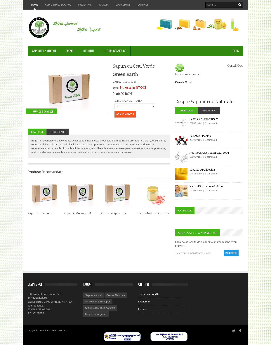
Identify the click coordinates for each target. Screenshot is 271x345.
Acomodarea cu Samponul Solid (209, 152)
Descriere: (37, 132)
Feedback (209, 110)
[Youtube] (234, 330)
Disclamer (144, 301)
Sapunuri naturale (44, 51)
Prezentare (84, 4)
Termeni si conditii (148, 294)
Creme (69, 51)
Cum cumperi (123, 4)
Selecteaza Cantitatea (128, 100)
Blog (236, 51)
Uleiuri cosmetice (115, 51)
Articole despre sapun (98, 301)
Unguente (88, 51)
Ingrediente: (57, 132)
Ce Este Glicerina (200, 136)
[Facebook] (240, 330)
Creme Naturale (115, 295)
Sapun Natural (93, 295)
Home (34, 4)
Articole (186, 110)
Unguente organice (96, 314)
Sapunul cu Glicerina (202, 169)
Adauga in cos (125, 114)
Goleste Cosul (183, 82)
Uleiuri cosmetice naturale (100, 307)
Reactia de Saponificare (204, 119)
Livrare (142, 309)
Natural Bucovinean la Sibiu (206, 186)
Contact (143, 4)
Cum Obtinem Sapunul (58, 4)
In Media (103, 4)
